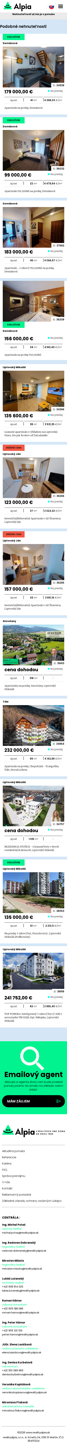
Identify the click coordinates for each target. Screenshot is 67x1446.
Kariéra (6, 1163)
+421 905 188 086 (12, 1308)
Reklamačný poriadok (16, 1194)
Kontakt (7, 1188)
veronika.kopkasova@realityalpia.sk (24, 1392)
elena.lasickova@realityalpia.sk (21, 1352)
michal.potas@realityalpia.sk (20, 1232)
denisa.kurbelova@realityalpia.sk (22, 1374)
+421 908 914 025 (12, 1286)
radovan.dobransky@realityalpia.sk (24, 1250)
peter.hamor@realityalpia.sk (20, 1334)
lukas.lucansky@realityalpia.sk (21, 1290)
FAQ (4, 1170)
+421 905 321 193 (12, 1330)
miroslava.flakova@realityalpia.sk (23, 1410)
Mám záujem (18, 1101)
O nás (6, 1182)
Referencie (9, 1157)
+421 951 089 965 (12, 1370)
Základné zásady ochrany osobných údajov (32, 1201)
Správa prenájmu (13, 1176)
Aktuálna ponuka (13, 1151)
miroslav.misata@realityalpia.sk (22, 1268)
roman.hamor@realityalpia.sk (20, 1312)
